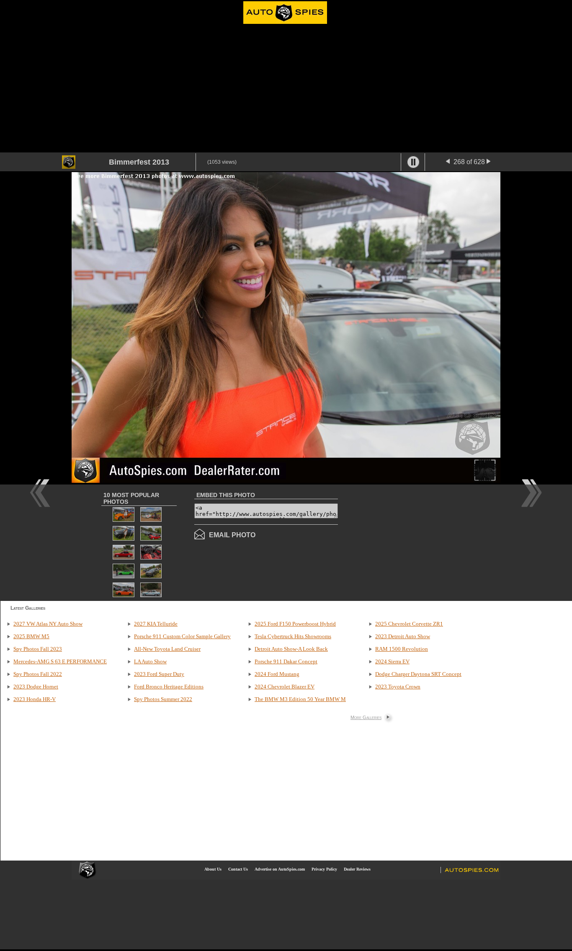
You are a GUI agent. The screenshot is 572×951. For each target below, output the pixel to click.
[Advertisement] (286, 89)
